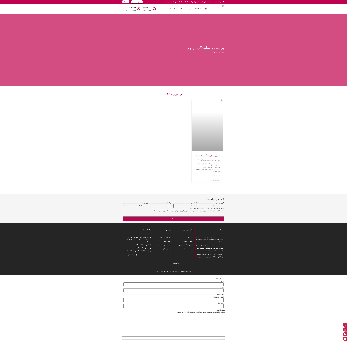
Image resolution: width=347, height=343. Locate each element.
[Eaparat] (125, 255)
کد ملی (223, 338)
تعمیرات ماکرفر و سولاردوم (184, 245)
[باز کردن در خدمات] (195, 9)
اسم (222, 281)
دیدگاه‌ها (220, 310)
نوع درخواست (144, 203)
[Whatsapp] (132, 255)
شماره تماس (195, 203)
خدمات (190, 237)
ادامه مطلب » (217, 175)
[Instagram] (129, 255)
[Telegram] (136, 255)
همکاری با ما (167, 241)
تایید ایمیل (221, 303)
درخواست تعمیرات (165, 237)
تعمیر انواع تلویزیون (187, 241)
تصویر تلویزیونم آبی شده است (207, 156)
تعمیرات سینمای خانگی (186, 248)
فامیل (222, 287)
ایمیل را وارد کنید (219, 297)
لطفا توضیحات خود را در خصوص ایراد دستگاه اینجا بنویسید (207, 208)
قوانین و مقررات (165, 248)
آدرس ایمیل (170, 203)
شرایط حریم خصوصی (164, 245)
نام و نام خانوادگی (219, 203)
